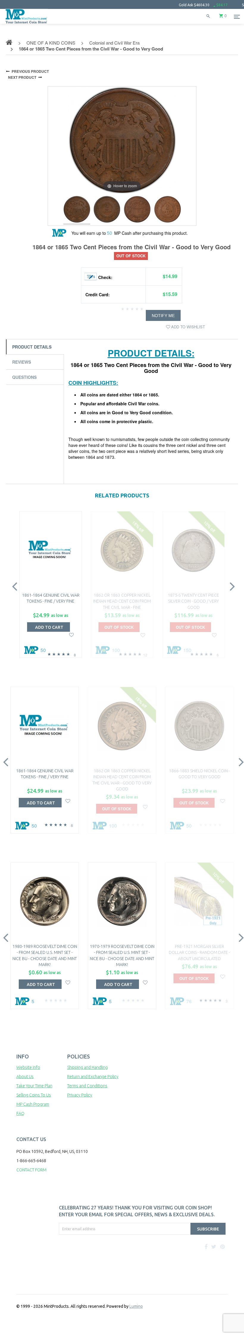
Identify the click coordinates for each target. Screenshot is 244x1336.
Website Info (28, 1067)
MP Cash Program (32, 1104)
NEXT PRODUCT (22, 77)
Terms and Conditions (87, 1085)
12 (145, 654)
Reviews (21, 362)
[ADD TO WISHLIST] (71, 634)
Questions (24, 377)
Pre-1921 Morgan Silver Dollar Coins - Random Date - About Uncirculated (199, 952)
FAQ (20, 1113)
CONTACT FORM (31, 1170)
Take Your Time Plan (34, 1085)
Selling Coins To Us (33, 1095)
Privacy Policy (79, 1095)
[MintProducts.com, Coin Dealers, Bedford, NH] (87, 1257)
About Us (25, 1076)
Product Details (31, 347)
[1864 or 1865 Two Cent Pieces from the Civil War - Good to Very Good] (76, 210)
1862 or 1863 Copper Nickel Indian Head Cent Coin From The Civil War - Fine (122, 601)
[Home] (26, 23)
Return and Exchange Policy (92, 1076)
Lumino (136, 1306)
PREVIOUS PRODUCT (30, 71)
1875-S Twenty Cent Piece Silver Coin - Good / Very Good (193, 601)
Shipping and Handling (87, 1067)
